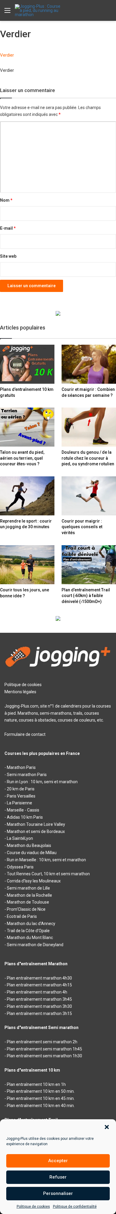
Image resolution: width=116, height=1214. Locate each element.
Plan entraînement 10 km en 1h (36, 1084)
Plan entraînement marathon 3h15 (39, 1013)
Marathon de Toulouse (28, 902)
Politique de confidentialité (75, 1206)
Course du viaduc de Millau (32, 852)
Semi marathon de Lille (28, 888)
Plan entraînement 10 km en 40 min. (41, 1105)
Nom (6, 200)
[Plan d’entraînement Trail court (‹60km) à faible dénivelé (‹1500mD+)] (89, 564)
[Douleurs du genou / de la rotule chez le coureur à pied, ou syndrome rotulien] (89, 427)
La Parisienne (19, 802)
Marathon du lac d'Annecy (31, 923)
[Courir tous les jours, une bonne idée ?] (27, 564)
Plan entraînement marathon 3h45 (39, 999)
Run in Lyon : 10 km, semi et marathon (42, 781)
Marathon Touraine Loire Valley (36, 824)
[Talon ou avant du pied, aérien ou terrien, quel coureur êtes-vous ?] (27, 427)
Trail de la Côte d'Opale (28, 930)
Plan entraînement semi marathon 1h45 (44, 1049)
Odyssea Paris (20, 867)
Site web (8, 256)
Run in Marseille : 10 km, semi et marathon (46, 859)
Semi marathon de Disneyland (35, 944)
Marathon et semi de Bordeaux (36, 831)
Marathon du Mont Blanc (30, 937)
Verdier (7, 55)
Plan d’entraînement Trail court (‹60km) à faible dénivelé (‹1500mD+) (86, 595)
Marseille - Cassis (23, 810)
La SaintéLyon (20, 838)
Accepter (58, 1160)
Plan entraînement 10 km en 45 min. (41, 1098)
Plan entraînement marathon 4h (37, 992)
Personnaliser (58, 1193)
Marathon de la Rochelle (29, 895)
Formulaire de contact (25, 734)
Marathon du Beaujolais (29, 845)
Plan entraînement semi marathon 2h (42, 1041)
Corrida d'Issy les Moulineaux (34, 881)
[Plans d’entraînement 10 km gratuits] (27, 364)
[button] (107, 1127)
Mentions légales (20, 691)
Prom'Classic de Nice (26, 909)
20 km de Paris (21, 788)
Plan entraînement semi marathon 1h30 (44, 1055)
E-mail (8, 228)
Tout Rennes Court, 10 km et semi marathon (48, 873)
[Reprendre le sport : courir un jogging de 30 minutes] (27, 495)
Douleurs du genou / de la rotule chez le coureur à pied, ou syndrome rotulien (88, 458)
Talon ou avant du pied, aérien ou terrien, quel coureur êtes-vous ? (22, 458)
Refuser (58, 1177)
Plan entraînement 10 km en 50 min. (41, 1091)
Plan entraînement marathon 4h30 (39, 978)
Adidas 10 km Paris (25, 817)
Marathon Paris (21, 767)
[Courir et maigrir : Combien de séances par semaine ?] (89, 364)
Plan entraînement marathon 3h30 (39, 1006)
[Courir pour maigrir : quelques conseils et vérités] (89, 495)
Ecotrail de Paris (22, 916)
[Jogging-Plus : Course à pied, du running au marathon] (38, 10)
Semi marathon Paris (27, 774)
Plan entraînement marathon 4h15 (39, 985)
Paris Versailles (21, 796)
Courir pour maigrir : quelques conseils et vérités (82, 527)
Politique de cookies (33, 1206)
